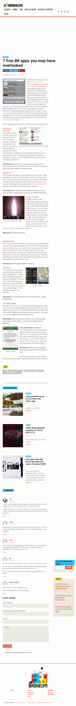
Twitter (50, 692)
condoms (33, 82)
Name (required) (8, 602)
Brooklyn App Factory (12, 286)
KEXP (4, 241)
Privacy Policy (31, 702)
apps (5, 371)
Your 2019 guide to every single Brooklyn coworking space (63, 586)
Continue (28, 411)
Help (29, 696)
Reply (4, 516)
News (15, 9)
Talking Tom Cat (38, 102)
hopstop (40, 371)
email (22, 70)
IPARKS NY (37, 328)
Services (6, 57)
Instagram (51, 694)
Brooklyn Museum (29, 371)
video (28, 210)
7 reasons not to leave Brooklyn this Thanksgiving (63, 597)
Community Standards (44, 702)
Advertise (31, 692)
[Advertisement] (38, 36)
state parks (17, 373)
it (27, 334)
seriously (6, 113)
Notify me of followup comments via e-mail (18, 652)
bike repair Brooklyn (15, 371)
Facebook (50, 690)
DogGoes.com (16, 306)
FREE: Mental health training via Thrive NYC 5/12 (35, 430)
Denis (11, 540)
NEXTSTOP (7, 268)
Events (7, 9)
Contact (30, 694)
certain (33, 184)
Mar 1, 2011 (12, 501)
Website (5, 619)
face (6, 146)
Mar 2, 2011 (12, 543)
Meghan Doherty (10, 75)
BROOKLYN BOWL (32, 197)
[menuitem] (7, 9)
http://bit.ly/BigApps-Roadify (19, 549)
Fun (21, 9)
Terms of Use (21, 702)
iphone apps (7, 373)
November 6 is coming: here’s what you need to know (63, 609)
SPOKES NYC (7, 173)
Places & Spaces (45, 9)
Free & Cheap (30, 9)
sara (10, 499)
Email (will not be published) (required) (14, 611)
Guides (58, 579)
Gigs (6, 14)
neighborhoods (41, 184)
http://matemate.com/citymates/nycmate (35, 563)
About (29, 690)
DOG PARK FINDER (9, 303)
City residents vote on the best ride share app (35, 398)
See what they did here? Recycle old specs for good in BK (36, 461)
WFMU (12, 241)
